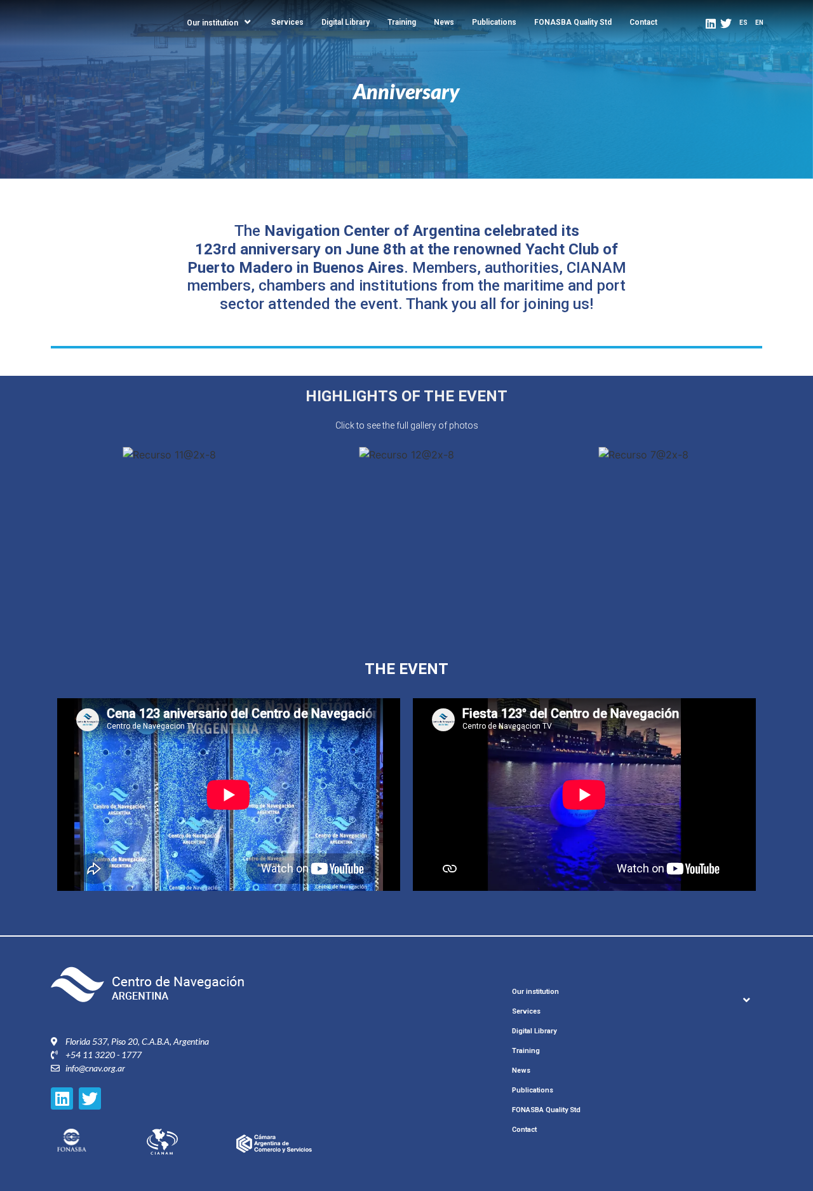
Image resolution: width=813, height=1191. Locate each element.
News (444, 22)
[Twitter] (726, 24)
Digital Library (345, 22)
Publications (494, 22)
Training (401, 22)
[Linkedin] (711, 24)
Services (287, 22)
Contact (643, 22)
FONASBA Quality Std (573, 22)
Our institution (212, 22)
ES (743, 22)
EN (759, 22)
